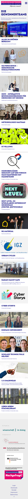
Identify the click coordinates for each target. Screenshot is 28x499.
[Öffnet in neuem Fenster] (14, 430)
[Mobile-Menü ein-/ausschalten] (26, 3)
